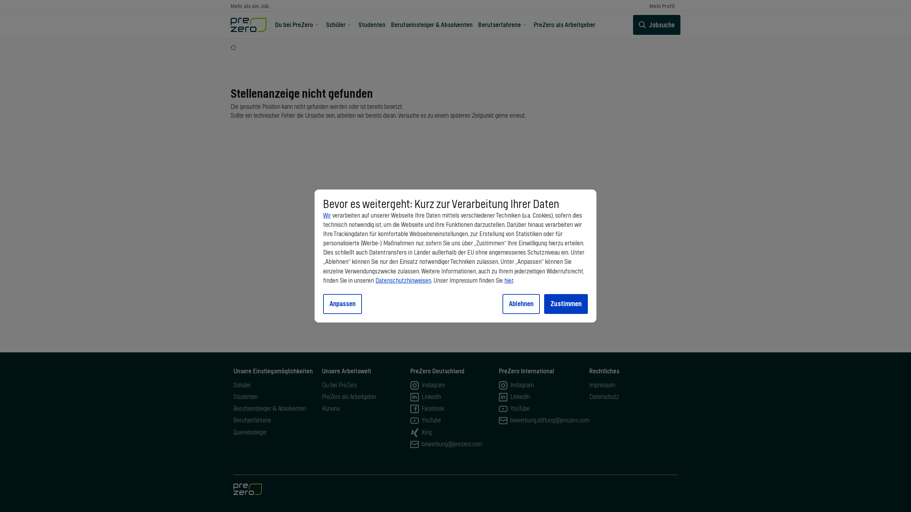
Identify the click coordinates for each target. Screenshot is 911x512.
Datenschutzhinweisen (403, 281)
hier (508, 281)
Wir (327, 216)
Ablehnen (521, 304)
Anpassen (343, 304)
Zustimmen (566, 304)
